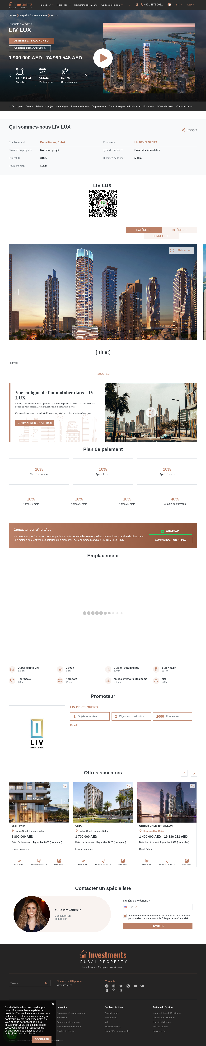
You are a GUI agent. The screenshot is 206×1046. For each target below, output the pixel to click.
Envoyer (157, 926)
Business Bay (160, 1031)
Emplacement (99, 106)
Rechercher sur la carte (69, 1026)
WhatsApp (173, 531)
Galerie (29, 106)
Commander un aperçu (35, 422)
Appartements (112, 1013)
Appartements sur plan (68, 1022)
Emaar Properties (20, 849)
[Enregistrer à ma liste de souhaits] (65, 786)
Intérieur (179, 230)
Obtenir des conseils (30, 48)
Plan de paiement (80, 106)
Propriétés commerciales (117, 1031)
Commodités (161, 236)
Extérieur (143, 230)
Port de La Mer (160, 1026)
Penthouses (111, 1017)
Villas (107, 1022)
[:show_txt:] (103, 373)
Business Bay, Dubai (153, 831)
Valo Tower (18, 825)
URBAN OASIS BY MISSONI (156, 825)
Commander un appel (170, 539)
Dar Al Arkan (145, 849)
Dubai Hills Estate (162, 1022)
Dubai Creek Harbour (164, 1017)
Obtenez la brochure (30, 40)
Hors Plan (62, 1017)
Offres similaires (165, 106)
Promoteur (148, 106)
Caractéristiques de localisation (124, 106)
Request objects (39, 864)
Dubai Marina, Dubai (52, 142)
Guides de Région (66, 1031)
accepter (41, 1039)
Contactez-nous (184, 106)
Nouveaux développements (71, 1013)
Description (17, 106)
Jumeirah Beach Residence (167, 1013)
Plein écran (184, 250)
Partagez (192, 130)
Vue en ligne (62, 106)
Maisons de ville (113, 1026)
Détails (74, 725)
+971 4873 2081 (153, 4)
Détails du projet (44, 106)
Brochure (18, 864)
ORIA (78, 825)
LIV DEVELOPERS (145, 142)
